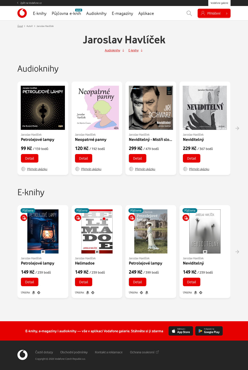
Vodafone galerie (219, 2)
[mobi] (33, 292)
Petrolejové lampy (37, 139)
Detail (29, 158)
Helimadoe (85, 263)
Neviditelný (193, 139)
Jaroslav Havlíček (31, 134)
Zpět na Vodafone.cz (31, 2)
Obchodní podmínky (74, 352)
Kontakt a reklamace (109, 352)
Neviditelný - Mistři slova (151, 139)
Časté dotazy (44, 352)
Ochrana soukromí (142, 352)
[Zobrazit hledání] (189, 13)
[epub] (38, 292)
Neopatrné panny (90, 139)
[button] (34, 169)
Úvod (20, 26)
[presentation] (237, 128)
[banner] (22, 13)
